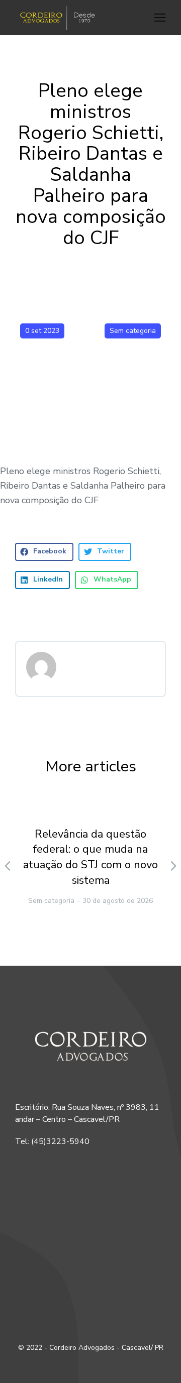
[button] (160, 17)
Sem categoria (133, 330)
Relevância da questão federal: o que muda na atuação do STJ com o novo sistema (90, 857)
